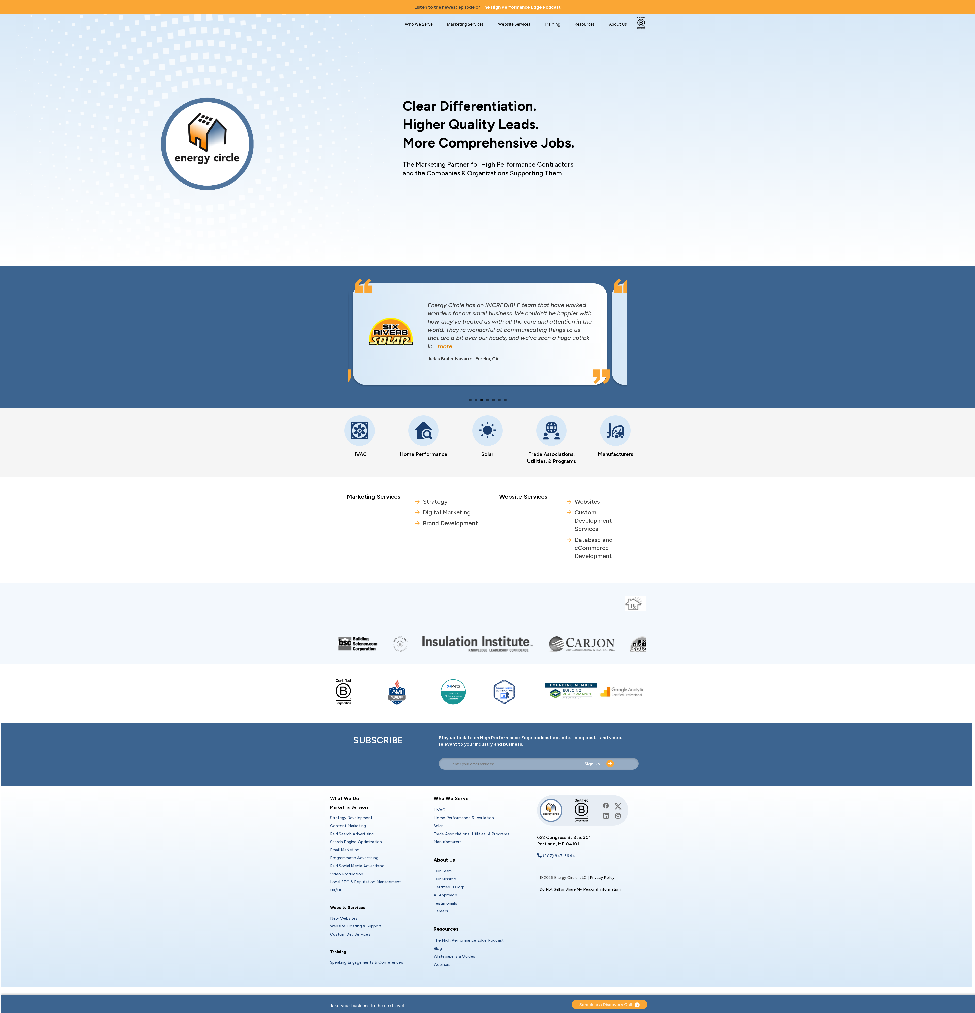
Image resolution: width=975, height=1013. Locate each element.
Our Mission (445, 879)
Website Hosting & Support (356, 926)
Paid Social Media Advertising (357, 865)
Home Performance (423, 454)
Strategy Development (351, 817)
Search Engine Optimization (356, 841)
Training (552, 24)
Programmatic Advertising (354, 857)
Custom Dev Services (350, 934)
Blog (438, 948)
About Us (618, 24)
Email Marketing (344, 849)
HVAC (359, 454)
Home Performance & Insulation (464, 817)
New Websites (344, 918)
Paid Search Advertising (352, 833)
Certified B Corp (449, 887)
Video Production (346, 874)
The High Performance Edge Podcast (521, 7)
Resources (585, 24)
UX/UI (335, 890)
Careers (441, 911)
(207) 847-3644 (559, 855)
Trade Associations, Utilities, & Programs (471, 833)
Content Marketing (348, 825)
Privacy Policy (602, 877)
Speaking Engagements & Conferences (366, 962)
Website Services (514, 24)
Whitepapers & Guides (454, 956)
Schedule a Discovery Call (605, 1004)
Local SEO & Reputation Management (365, 881)
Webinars (442, 964)
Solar (487, 454)
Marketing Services (465, 24)
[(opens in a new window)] (451, 643)
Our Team (443, 871)
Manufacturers (615, 454)
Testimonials (445, 903)
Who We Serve (419, 24)
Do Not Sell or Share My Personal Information (580, 889)
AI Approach (445, 895)
